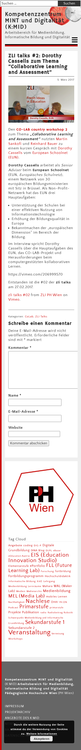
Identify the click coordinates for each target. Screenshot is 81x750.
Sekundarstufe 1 (45, 622)
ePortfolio (37, 566)
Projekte (14, 612)
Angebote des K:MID (22, 718)
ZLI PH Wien (51, 295)
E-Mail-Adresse (23, 412)
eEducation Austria (19, 556)
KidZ (39, 581)
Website (15, 428)
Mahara (48, 586)
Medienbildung (56, 591)
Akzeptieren (41, 739)
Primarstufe (34, 607)
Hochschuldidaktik (57, 576)
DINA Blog (38, 550)
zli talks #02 (19, 295)
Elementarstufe (18, 566)
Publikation (30, 612)
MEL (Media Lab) (26, 596)
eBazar (57, 550)
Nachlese (38, 601)
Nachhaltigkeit (16, 602)
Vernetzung (58, 634)
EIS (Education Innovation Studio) (38, 557)
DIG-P (37, 545)
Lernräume (34, 586)
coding (28, 545)
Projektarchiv (17, 712)
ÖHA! (54, 602)
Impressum (14, 706)
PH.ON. (63, 602)
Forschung (47, 571)
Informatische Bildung (22, 581)
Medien (20, 591)
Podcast (13, 607)
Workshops (15, 638)
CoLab (29, 316)
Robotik (68, 612)
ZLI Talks (41, 316)
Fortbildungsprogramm (26, 576)
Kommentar (20, 348)
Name (14, 395)
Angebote (15, 545)
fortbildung (63, 571)
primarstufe (56, 607)
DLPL (49, 550)
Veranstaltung (29, 632)
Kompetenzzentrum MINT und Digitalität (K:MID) (34, 20)
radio (43, 612)
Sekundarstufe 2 (21, 628)
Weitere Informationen (41, 733)
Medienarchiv (34, 591)
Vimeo (14, 299)
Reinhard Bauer (44, 144)
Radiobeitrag (55, 612)
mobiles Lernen (56, 596)
